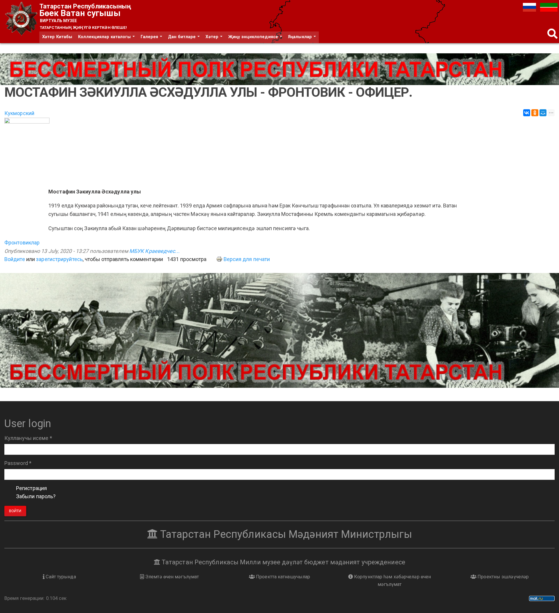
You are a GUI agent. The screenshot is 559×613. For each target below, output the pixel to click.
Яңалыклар (300, 36)
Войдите (14, 259)
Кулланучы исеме (28, 438)
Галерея (150, 36)
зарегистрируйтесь (59, 259)
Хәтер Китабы (57, 36)
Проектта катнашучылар (282, 576)
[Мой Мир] (542, 112)
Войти (15, 511)
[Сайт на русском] (530, 7)
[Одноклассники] (534, 112)
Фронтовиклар (22, 242)
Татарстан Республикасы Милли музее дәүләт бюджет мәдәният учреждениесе (282, 562)
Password (17, 463)
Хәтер (213, 36)
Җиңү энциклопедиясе (253, 36)
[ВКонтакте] (526, 112)
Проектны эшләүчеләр (502, 576)
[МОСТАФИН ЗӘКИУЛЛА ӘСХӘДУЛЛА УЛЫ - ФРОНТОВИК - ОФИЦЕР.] (279, 150)
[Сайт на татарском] (549, 7)
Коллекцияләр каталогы (105, 36)
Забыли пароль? (36, 496)
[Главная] (21, 19)
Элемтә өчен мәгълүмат (171, 576)
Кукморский (19, 113)
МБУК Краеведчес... (154, 251)
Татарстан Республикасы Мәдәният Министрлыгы (285, 534)
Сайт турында (60, 576)
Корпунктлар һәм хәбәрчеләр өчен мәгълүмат (392, 580)
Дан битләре (182, 36)
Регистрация (31, 488)
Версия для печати (247, 259)
